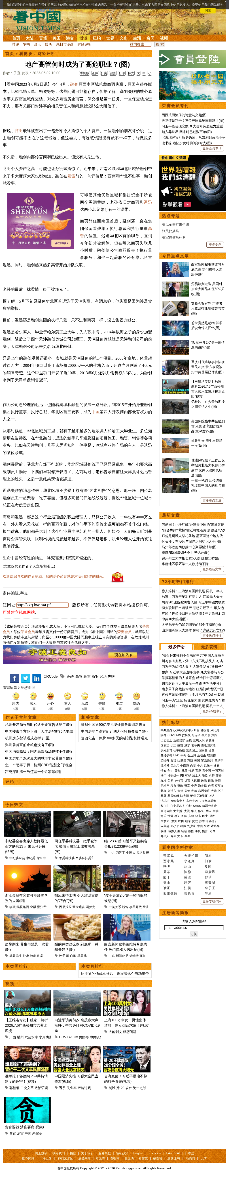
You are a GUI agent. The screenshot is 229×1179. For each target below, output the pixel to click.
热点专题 (171, 216)
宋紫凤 (168, 856)
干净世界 (45, 1158)
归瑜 (208, 861)
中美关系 (115, 907)
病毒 (163, 735)
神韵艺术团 (65, 1158)
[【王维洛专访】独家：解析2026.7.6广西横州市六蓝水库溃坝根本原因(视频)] (27, 992)
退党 (211, 750)
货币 (187, 780)
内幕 (193, 765)
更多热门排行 (212, 635)
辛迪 (208, 893)
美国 (57, 38)
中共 (112, 852)
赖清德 (211, 755)
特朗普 (205, 730)
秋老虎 (34, 956)
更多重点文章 (212, 500)
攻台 (128, 1088)
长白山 (165, 806)
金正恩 (191, 755)
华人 (194, 811)
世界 (110, 38)
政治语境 (41, 1088)
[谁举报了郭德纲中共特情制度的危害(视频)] (27, 1048)
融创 (74, 84)
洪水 (187, 745)
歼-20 (120, 1088)
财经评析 (84, 44)
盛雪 (187, 877)
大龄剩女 (115, 1032)
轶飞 (166, 866)
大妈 (180, 791)
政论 (37, 44)
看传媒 (143, 1158)
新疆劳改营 (209, 806)
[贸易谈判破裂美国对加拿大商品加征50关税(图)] (175, 284)
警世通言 (78, 907)
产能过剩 (84, 1088)
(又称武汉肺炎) (183, 730)
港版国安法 (208, 745)
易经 (164, 831)
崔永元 (174, 765)
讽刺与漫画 (65, 44)
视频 (164, 38)
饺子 (62, 956)
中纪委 (30, 858)
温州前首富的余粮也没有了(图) (29, 745)
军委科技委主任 (87, 858)
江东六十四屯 (192, 801)
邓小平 (174, 826)
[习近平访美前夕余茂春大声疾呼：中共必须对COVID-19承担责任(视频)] (77, 992)
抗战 (195, 821)
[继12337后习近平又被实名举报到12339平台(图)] (127, 813)
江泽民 (165, 765)
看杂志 (100, 1158)
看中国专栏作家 (177, 847)
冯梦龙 (90, 907)
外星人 (165, 836)
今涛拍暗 (191, 856)
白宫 (112, 956)
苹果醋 (82, 956)
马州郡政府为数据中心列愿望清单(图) (190, 547)
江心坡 (187, 806)
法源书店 (84, 1158)
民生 (205, 816)
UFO (176, 755)
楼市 (173, 785)
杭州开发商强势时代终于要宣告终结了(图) (38, 725)
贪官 (12, 1133)
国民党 (203, 750)
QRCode (51, 676)
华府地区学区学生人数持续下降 (185, 564)
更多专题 (215, 244)
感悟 (191, 831)
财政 (180, 785)
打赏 (104, 73)
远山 (187, 866)
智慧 (184, 831)
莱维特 (134, 956)
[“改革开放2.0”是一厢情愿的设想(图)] (127, 867)
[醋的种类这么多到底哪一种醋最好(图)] (77, 916)
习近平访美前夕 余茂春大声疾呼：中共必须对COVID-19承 (77, 1025)
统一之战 (139, 1088)
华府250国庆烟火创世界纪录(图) (186, 553)
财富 (187, 785)
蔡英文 (219, 785)
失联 (111, 676)
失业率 (72, 1088)
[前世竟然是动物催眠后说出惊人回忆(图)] (175, 323)
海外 (213, 816)
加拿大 (196, 775)
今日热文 (14, 804)
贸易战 (186, 735)
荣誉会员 (28, 632)
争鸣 (26, 44)
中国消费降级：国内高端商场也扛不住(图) (38, 751)
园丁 (166, 877)
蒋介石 (213, 821)
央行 (212, 775)
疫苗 (180, 745)
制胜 (112, 1088)
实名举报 (142, 852)
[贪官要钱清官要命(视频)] (27, 1099)
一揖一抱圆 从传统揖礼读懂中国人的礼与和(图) (208, 485)
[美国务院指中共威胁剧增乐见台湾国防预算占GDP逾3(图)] (175, 421)
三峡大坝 (199, 740)
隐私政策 (122, 1153)
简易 (208, 856)
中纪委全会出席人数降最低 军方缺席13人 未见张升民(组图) (26, 846)
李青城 (210, 882)
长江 (173, 745)
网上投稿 (41, 1153)
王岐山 (201, 755)
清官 (20, 1133)
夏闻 (208, 866)
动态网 (190, 1158)
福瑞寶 (157, 1158)
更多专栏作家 (212, 901)
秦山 (166, 882)
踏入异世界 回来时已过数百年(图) (187, 132)
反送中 (208, 765)
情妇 (163, 770)
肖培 (39, 858)
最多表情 (209, 647)
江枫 (187, 888)
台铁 (189, 740)
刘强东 (172, 791)
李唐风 (210, 872)
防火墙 (184, 795)
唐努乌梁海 (209, 801)
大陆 (30, 38)
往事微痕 (179, 750)
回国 (184, 816)
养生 (43, 956)
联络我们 (58, 1153)
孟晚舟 (165, 760)
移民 (201, 811)
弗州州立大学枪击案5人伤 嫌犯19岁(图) (191, 558)
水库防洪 (45, 1037)
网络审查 (176, 801)
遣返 (170, 816)
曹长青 (189, 893)
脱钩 (125, 907)
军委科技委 (67, 858)
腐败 (177, 770)
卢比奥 (214, 730)
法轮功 (165, 801)
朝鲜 (188, 775)
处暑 (26, 956)
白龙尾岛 (176, 806)
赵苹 (208, 877)
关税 (173, 760)
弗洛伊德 (166, 755)
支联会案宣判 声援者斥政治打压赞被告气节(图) (208, 308)
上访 (211, 795)
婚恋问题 (129, 1032)
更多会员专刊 (212, 148)
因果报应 (65, 907)
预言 (205, 831)
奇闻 (150, 38)
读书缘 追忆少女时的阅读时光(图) (187, 143)
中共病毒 (82, 1037)
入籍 (191, 816)
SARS (197, 806)
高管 (79, 676)
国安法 (165, 745)
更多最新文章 (212, 569)
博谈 (83, 38)
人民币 (195, 780)
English (138, 1153)
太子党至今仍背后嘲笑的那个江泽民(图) (191, 625)
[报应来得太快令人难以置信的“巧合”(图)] (77, 867)
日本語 (189, 1153)
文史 (124, 38)
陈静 (187, 872)
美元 (170, 780)
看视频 (114, 1158)
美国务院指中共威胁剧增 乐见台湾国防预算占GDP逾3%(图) (208, 426)
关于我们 (87, 1153)
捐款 (73, 1153)
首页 (16, 38)
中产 (194, 785)
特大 (131, 73)
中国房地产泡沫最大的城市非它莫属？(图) (38, 758)
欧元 (204, 780)
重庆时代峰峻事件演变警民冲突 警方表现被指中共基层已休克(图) (208, 367)
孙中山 (203, 821)
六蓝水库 (31, 1037)
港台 (70, 38)
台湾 (211, 785)
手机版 (84, 73)
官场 (43, 38)
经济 (146, 907)
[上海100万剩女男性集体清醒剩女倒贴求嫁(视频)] (127, 992)
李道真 (189, 861)
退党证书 (173, 1158)
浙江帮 (42, 907)
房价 (187, 791)
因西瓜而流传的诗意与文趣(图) (185, 115)
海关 (163, 816)
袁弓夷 (195, 745)
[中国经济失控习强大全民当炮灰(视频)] (77, 1048)
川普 (196, 730)
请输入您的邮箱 (193, 921)
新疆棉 (210, 740)
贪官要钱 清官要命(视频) (24, 1127)
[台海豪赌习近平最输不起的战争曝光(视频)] (127, 1048)
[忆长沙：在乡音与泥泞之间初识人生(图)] (175, 402)
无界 (204, 1158)
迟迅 (148, 202)
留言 (113, 73)
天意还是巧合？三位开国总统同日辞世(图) (193, 120)
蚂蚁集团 (23, 907)
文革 (180, 836)
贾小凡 (168, 861)
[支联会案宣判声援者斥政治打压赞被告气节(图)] (175, 303)
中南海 (184, 765)
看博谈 (26, 53)
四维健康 (170, 893)
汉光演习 (166, 750)
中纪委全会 (17, 858)
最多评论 (176, 647)
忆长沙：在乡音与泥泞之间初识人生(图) (191, 541)
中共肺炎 (166, 730)
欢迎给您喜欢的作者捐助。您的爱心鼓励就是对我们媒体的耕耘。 (54, 576)
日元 (211, 780)
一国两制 (218, 770)
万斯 (190, 760)
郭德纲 (14, 1088)
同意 (208, 10)
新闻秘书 (122, 956)
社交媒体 (173, 775)
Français (154, 1153)
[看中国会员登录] (192, 59)
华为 (170, 770)
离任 (143, 956)
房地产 (165, 785)
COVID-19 (66, 1037)
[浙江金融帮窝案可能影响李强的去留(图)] (27, 867)
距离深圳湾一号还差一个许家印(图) (33, 772)
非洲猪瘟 (204, 791)
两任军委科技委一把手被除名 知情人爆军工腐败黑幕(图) (76, 846)
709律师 (202, 795)
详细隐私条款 (45, 10)
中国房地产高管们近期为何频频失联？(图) (114, 731)
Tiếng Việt (173, 1153)
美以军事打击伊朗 (175, 224)
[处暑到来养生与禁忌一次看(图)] (27, 916)
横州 (20, 1037)
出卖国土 (166, 740)
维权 (193, 795)
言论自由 (166, 811)
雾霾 (163, 795)
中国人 (131, 852)
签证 (177, 816)
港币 (218, 780)
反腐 (184, 770)
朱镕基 (37, 1133)
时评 (15, 44)
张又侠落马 (170, 231)
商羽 (19, 131)
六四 (214, 735)
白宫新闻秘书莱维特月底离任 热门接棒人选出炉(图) (208, 269)
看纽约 (129, 1158)
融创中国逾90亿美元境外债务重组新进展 (113, 725)
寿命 (173, 836)
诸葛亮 (215, 826)
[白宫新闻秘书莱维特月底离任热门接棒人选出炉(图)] (127, 916)
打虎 (191, 770)
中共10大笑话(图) (175, 619)
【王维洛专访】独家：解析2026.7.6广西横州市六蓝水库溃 (26, 1025)
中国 (95, 412)
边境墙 (181, 760)
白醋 (73, 956)
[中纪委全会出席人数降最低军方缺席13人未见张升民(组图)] (27, 813)
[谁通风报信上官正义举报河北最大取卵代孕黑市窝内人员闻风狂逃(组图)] (175, 460)
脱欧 (205, 775)
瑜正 (166, 888)
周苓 (166, 872)
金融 (33, 907)
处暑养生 (15, 956)
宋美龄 (165, 826)
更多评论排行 (212, 711)
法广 (163, 775)
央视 (187, 811)
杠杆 (163, 780)
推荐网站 (28, 1158)
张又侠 (205, 735)
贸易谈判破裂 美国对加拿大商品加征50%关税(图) (208, 289)
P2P (220, 791)
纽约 (97, 38)
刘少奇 (191, 826)
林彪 (183, 826)
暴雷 (71, 176)
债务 (219, 775)
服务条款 (104, 1153)
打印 (122, 73)
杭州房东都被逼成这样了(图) (27, 738)
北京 (163, 791)
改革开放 (135, 907)
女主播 (178, 811)
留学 (215, 811)
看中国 (40, 20)
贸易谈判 (207, 760)
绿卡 (198, 816)
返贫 (62, 1088)
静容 (187, 882)
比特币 (178, 780)
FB (182, 775)
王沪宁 (219, 760)
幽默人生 (174, 831)
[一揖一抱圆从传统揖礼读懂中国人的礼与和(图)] (175, 480)
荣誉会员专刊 (175, 105)
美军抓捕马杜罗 (174, 237)
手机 (198, 831)
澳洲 (174, 821)
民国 (181, 821)
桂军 (188, 821)
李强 (12, 907)
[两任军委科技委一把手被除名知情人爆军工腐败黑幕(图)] (77, 813)
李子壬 (210, 888)
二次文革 (27, 1088)
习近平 (120, 852)
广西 (12, 1037)
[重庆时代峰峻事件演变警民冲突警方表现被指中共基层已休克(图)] (175, 362)
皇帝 (207, 826)
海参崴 (202, 785)
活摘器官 (179, 740)
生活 (137, 38)
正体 (95, 73)
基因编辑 (173, 795)
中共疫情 (96, 1037)
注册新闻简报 (175, 912)
